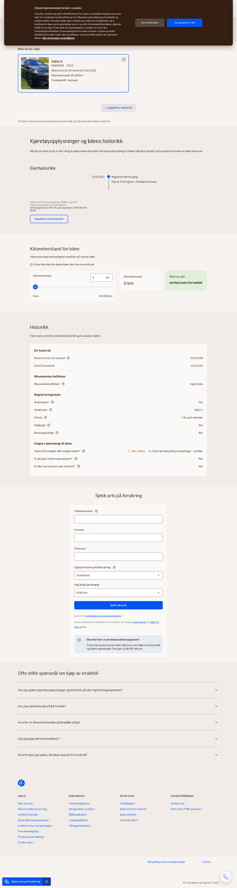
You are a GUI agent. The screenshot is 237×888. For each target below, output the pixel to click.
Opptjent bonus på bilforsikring (92, 567)
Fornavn (79, 529)
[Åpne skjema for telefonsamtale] (225, 876)
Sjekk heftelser (128, 814)
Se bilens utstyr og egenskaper (35, 825)
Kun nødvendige (149, 22)
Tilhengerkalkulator (79, 825)
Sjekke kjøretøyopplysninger (33, 820)
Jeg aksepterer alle (184, 22)
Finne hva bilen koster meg (32, 809)
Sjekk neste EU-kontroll (133, 809)
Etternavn (80, 548)
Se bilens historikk (28, 814)
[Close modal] (123, 59)
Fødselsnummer (83, 511)
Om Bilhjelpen (127, 803)
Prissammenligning (28, 831)
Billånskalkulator (78, 814)
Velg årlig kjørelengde (86, 584)
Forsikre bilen (25, 842)
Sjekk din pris (118, 605)
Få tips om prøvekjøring (30, 836)
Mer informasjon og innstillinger (59, 38)
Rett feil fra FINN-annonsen (186, 809)
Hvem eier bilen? (129, 820)
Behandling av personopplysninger (166, 861)
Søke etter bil (25, 803)
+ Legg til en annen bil (118, 107)
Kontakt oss (177, 803)
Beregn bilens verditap (81, 809)
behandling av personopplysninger (103, 615)
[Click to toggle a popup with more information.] (68, 358)
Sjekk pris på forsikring (25, 881)
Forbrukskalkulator (79, 803)
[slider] (72, 286)
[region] (118, 23)
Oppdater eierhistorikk (49, 219)
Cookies (206, 861)
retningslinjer (139, 622)
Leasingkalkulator (78, 820)
